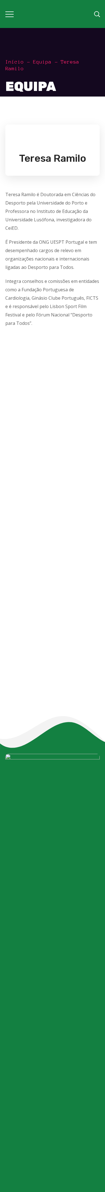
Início (14, 62)
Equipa (42, 62)
